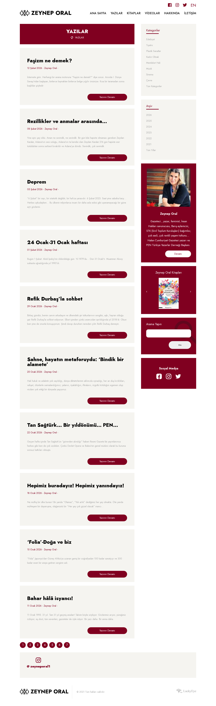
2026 (149, 115)
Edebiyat (150, 39)
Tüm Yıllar (151, 150)
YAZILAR (116, 13)
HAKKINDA (172, 13)
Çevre (149, 80)
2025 (149, 121)
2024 (149, 126)
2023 (149, 132)
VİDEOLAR (152, 13)
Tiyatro (149, 45)
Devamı (178, 254)
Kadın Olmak (152, 57)
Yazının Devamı (107, 97)
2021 (148, 144)
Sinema (149, 74)
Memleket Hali (153, 63)
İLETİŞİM (190, 13)
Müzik (149, 68)
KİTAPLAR (133, 13)
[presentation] (146, 291)
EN (193, 5)
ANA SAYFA (98, 13)
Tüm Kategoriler (154, 86)
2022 (149, 138)
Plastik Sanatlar (153, 51)
